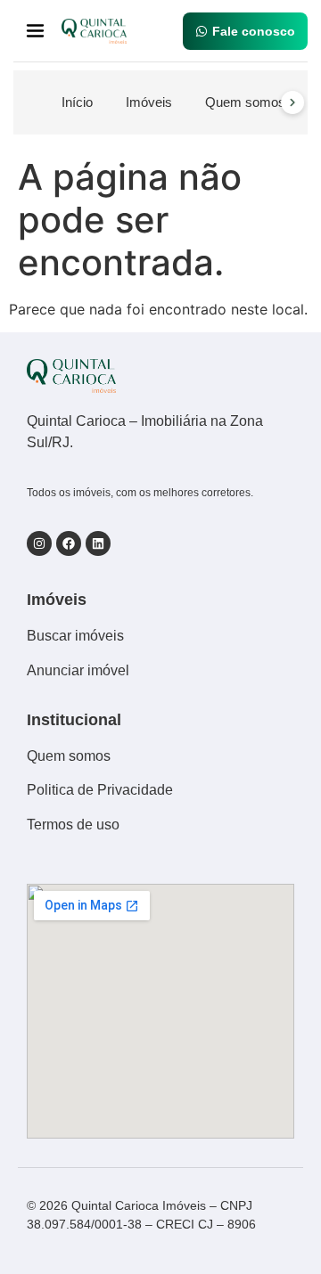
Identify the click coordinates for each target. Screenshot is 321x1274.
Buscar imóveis (75, 635)
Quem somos (245, 102)
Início (77, 102)
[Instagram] (39, 543)
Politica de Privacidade (100, 789)
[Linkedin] (98, 543)
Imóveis (149, 102)
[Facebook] (68, 543)
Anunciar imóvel (78, 670)
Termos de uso (73, 824)
